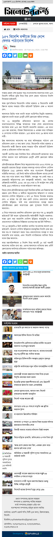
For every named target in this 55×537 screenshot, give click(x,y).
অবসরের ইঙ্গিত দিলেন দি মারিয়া (27, 335)
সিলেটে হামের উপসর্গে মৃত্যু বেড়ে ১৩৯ (29, 489)
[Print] (30, 55)
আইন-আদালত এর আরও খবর (15, 268)
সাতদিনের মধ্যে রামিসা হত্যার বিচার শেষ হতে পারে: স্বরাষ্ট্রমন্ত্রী (37, 310)
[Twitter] (15, 55)
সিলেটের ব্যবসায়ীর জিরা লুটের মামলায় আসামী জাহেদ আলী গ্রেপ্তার (36, 286)
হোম (8, 29)
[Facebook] (4, 55)
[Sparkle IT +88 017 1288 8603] (33, 534)
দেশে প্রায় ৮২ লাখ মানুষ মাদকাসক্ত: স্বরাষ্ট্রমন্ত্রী (36, 273)
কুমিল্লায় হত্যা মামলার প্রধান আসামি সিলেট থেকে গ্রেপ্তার (36, 297)
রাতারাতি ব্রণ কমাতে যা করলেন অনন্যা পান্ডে (31, 327)
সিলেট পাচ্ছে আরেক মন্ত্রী (24, 398)
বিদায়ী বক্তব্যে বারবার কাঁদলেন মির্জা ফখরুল (31, 429)
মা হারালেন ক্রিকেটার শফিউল (25, 414)
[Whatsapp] (20, 55)
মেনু (29, 19)
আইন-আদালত (21, 29)
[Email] (25, 55)
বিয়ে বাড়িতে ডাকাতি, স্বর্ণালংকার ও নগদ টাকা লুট (33, 437)
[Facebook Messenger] (9, 55)
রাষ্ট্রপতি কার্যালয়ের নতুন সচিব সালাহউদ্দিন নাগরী (33, 366)
